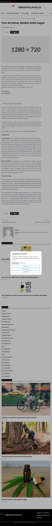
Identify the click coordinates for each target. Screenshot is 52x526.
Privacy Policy (22, 263)
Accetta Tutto (26, 271)
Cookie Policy (15, 263)
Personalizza (26, 266)
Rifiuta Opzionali (26, 269)
